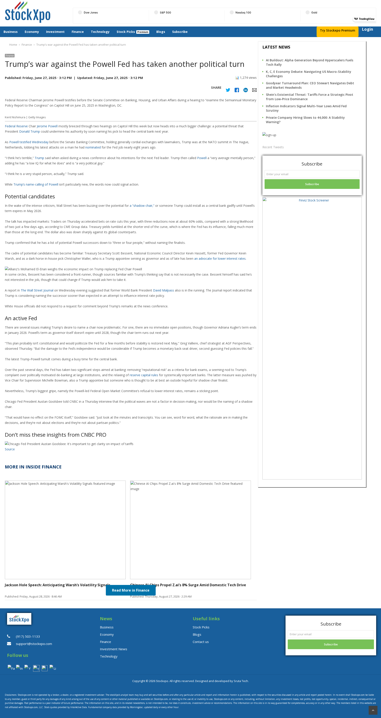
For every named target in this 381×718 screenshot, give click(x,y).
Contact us (201, 641)
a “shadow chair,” (142, 205)
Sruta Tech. (241, 681)
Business (11, 32)
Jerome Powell (47, 126)
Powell (202, 158)
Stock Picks (126, 32)
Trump (39, 158)
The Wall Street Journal (37, 290)
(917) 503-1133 (28, 636)
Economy (32, 32)
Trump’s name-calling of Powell (35, 184)
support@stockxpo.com (34, 643)
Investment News (113, 649)
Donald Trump (29, 131)
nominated (93, 147)
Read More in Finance (130, 590)
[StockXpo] (35, 12)
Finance (78, 32)
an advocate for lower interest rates (220, 258)
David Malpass (163, 290)
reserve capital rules (144, 375)
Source (10, 449)
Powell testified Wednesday (29, 142)
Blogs (160, 32)
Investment (55, 32)
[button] (131, 269)
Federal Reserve (16, 126)
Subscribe (180, 32)
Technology (100, 32)
